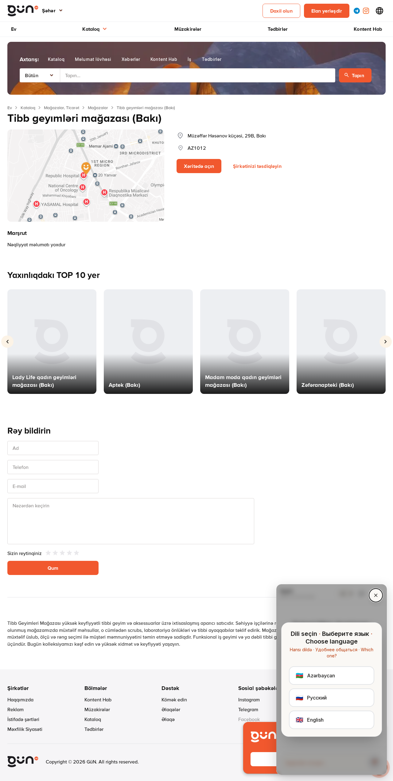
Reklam (15, 709)
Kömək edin (174, 699)
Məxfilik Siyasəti (24, 729)
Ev (13, 29)
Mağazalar (98, 107)
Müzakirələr (188, 29)
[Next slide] (385, 341)
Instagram (249, 699)
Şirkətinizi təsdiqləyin (257, 166)
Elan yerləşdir (326, 11)
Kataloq (90, 29)
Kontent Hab (368, 29)
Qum (53, 568)
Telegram (248, 709)
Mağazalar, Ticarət (61, 107)
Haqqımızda (20, 699)
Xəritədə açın (199, 166)
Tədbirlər (278, 29)
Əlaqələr (170, 709)
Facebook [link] (249, 719)
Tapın (358, 75)
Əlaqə (168, 719)
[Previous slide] (7, 341)
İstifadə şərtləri (23, 719)
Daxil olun (281, 11)
